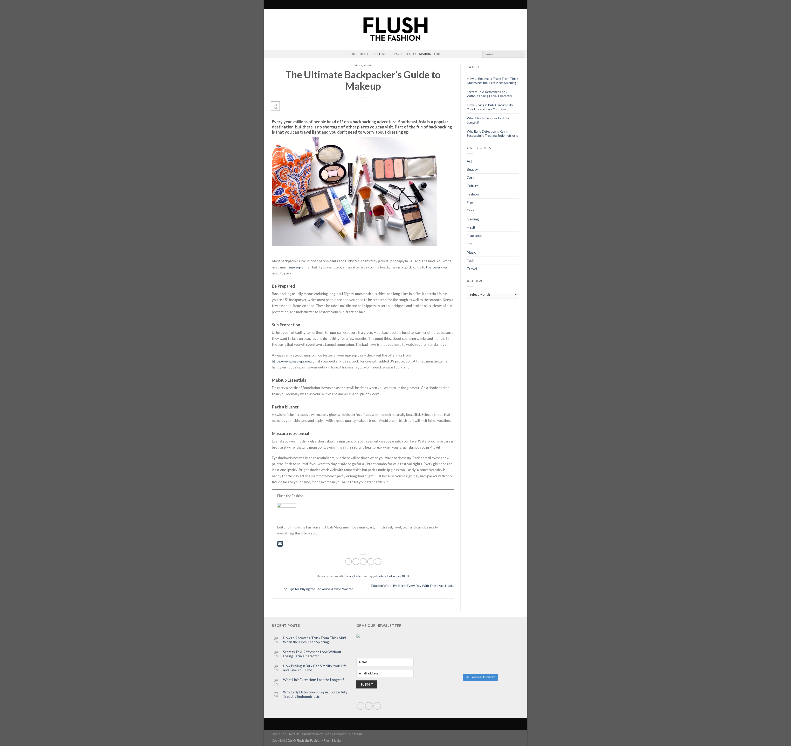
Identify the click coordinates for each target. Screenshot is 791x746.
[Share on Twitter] (355, 561)
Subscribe (355, 734)
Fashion (425, 54)
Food (438, 54)
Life (470, 244)
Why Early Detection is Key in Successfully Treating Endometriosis (492, 133)
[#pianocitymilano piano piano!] (460, 637)
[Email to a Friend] (363, 561)
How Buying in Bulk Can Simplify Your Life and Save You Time (490, 107)
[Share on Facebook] (348, 561)
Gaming (473, 219)
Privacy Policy (312, 734)
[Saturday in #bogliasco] (499, 637)
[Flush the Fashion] (395, 29)
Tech (470, 260)
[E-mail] (280, 545)
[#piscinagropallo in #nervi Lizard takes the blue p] (499, 659)
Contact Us (291, 734)
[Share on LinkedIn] (378, 561)
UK (407, 576)
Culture (380, 54)
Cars (470, 177)
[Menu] (269, 4)
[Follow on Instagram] (269, 54)
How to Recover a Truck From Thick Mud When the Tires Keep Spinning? (492, 80)
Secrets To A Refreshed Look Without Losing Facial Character (489, 94)
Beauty (410, 54)
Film (470, 202)
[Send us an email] (369, 706)
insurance (474, 235)
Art (469, 161)
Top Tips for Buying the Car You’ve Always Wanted (317, 589)
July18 (401, 576)
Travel (397, 54)
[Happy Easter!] (460, 659)
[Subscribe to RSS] (274, 54)
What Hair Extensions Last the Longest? (313, 680)
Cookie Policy (335, 734)
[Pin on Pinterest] (370, 561)
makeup (295, 267)
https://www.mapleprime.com (294, 361)
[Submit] (520, 54)
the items (433, 267)
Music (471, 252)
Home (353, 54)
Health (365, 54)
